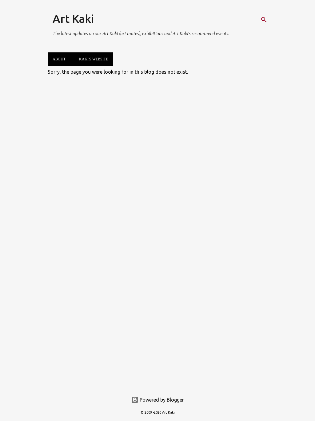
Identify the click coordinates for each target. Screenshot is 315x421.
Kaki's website (93, 59)
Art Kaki (73, 18)
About (59, 59)
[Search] (264, 19)
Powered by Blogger (161, 400)
